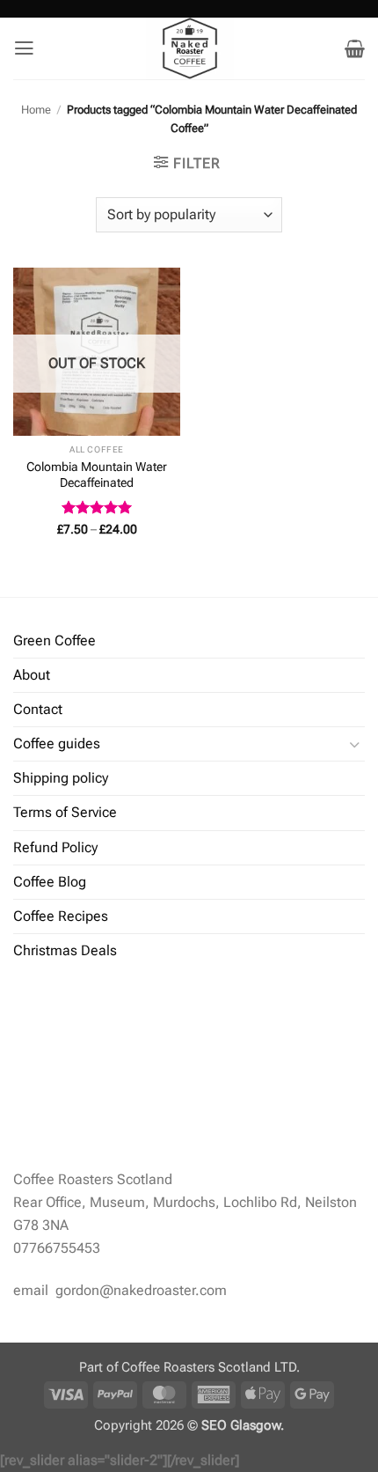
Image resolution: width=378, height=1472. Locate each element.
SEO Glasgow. (242, 1425)
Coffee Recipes (60, 916)
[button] (24, 48)
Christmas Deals (65, 950)
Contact (37, 709)
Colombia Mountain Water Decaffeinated (96, 474)
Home (36, 109)
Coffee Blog (49, 881)
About (31, 674)
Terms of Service (65, 812)
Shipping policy (60, 777)
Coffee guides (56, 743)
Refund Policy (55, 847)
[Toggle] (354, 744)
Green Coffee (54, 640)
